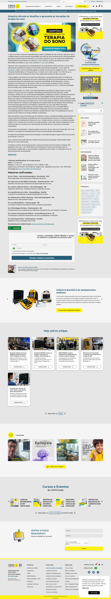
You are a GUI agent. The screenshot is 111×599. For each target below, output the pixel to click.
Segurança (96, 198)
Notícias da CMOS (85, 204)
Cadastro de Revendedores (53, 576)
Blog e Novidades (70, 570)
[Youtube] (89, 572)
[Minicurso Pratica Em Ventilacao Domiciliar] (60, 503)
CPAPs (29, 573)
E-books (67, 581)
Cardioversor (30, 570)
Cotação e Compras (51, 578)
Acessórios (30, 586)
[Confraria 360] (90, 52)
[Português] (96, 567)
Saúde (97, 190)
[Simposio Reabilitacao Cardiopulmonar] (83, 503)
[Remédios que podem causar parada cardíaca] (84, 124)
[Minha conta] (102, 564)
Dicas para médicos (90, 196)
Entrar (93, 1)
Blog (83, 190)
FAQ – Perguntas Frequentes (73, 584)
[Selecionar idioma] (94, 6)
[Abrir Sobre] (61, 6)
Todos (87, 104)
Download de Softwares (52, 581)
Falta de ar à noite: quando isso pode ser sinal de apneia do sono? (93, 177)
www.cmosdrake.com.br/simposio (29, 169)
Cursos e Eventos (70, 576)
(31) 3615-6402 (13, 576)
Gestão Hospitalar (95, 201)
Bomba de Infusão (90, 190)
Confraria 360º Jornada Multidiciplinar (91, 63)
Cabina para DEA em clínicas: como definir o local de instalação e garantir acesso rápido (94, 158)
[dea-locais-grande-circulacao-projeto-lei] (92, 343)
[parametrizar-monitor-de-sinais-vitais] (19, 379)
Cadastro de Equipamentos (53, 573)
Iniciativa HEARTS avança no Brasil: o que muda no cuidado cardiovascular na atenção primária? (43, 355)
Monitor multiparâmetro (87, 209)
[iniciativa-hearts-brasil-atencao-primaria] (43, 343)
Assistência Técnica (51, 570)
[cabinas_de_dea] (84, 158)
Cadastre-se (100, 1)
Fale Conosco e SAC (51, 584)
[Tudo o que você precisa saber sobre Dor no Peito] (84, 132)
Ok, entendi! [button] (94, 592)
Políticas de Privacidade (71, 589)
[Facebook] (93, 572)
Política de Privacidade (42, 253)
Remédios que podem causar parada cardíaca (94, 124)
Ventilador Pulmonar (86, 212)
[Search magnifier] (85, 1)
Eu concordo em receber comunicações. (23, 251)
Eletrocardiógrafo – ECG (33, 578)
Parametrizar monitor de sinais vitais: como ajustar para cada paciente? (18, 389)
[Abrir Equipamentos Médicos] (40, 6)
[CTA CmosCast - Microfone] (90, 87)
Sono (97, 196)
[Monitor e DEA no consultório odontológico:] (84, 167)
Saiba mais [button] (85, 588)
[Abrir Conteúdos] (72, 6)
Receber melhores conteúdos (42, 258)
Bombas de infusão (32, 568)
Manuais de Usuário (51, 589)
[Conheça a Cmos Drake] (90, 26)
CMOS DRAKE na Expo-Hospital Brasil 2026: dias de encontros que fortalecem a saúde (67, 355)
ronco (43, 62)
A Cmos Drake (69, 568)
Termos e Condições (51, 592)
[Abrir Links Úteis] (52, 6)
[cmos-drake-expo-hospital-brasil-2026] (68, 343)
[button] (102, 6)
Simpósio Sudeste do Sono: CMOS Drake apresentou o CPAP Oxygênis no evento (18, 354)
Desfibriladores (31, 576)
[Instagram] (98, 572)
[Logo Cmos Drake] (14, 6)
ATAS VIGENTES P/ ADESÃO (54, 568)
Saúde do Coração (96, 204)
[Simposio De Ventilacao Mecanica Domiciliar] (37, 503)
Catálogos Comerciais (71, 573)
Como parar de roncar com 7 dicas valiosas (94, 141)
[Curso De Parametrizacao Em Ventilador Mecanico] (14, 503)
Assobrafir (11, 70)
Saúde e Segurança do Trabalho (89, 207)
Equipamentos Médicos (87, 198)
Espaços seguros (85, 201)
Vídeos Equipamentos (71, 586)
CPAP (98, 193)
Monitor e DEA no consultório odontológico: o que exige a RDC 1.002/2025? (93, 167)
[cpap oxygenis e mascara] (84, 177)
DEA (83, 196)
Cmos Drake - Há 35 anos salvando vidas (17, 1)
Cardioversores (85, 193)
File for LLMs (55, 598)
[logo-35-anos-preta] (16, 565)
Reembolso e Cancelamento (54, 586)
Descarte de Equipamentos (72, 578)
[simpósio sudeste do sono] (19, 343)
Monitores (30, 581)
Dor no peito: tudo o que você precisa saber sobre (94, 132)
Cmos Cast (92, 193)
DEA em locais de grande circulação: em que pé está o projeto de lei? (92, 354)
